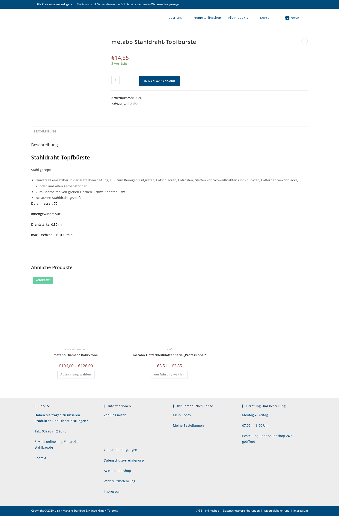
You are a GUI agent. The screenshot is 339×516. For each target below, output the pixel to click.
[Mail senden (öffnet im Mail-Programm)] (306, 4)
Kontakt (40, 458)
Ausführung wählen (75, 374)
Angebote (70, 349)
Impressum (112, 491)
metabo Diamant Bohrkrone (76, 355)
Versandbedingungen (120, 449)
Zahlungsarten (115, 415)
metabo (132, 103)
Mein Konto (182, 415)
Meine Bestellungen (188, 425)
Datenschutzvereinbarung (124, 460)
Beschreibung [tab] (44, 131)
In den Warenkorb (159, 81)
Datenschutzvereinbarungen (241, 511)
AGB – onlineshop (117, 470)
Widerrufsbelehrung (119, 481)
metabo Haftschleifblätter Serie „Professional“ (169, 355)
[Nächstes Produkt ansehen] (304, 41)
